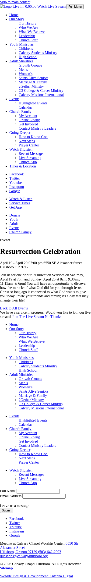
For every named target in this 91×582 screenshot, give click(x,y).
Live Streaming (30, 158)
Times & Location (22, 166)
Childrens (26, 48)
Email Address (10, 496)
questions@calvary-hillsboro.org (24, 556)
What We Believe (32, 32)
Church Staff (28, 40)
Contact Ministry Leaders (37, 128)
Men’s (23, 69)
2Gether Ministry (31, 86)
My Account (28, 116)
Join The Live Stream (28, 317)
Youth (13, 219)
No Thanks (53, 317)
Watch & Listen (20, 149)
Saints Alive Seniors (33, 78)
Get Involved (28, 124)
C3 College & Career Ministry (41, 90)
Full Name (8, 491)
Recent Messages (31, 154)
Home (13, 15)
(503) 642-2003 (49, 552)
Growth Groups (30, 65)
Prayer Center (29, 145)
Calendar (25, 107)
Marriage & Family (33, 82)
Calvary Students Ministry (38, 53)
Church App (28, 162)
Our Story (16, 19)
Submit (6, 510)
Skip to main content (15, 2)
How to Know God (33, 137)
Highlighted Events (33, 103)
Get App (15, 207)
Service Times (19, 203)
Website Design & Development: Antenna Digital (36, 576)
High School (28, 57)
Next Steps (27, 141)
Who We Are (28, 27)
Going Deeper (19, 133)
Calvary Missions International (41, 95)
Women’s (25, 74)
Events (14, 99)
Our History (27, 23)
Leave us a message (14, 506)
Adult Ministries (21, 61)
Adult (13, 224)
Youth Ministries (21, 44)
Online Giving (29, 120)
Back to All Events (14, 308)
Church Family (20, 112)
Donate (14, 215)
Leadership (27, 36)
